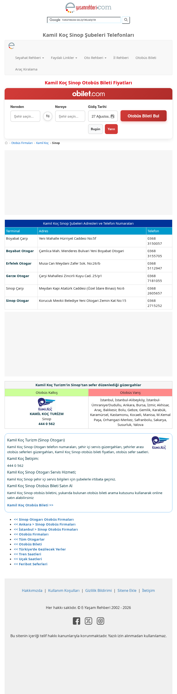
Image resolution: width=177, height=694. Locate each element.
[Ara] (126, 20)
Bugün (95, 129)
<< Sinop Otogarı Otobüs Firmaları (44, 519)
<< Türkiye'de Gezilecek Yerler (40, 549)
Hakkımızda (32, 590)
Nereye (60, 106)
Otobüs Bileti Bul (143, 116)
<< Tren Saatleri (27, 554)
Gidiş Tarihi (97, 106)
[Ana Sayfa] (6, 143)
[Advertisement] (88, 182)
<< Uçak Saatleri (28, 558)
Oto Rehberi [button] (94, 57)
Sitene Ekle (127, 590)
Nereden (17, 106)
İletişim (148, 590)
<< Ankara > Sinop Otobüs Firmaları (45, 524)
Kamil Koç (42, 143)
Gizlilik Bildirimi (98, 590)
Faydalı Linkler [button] (63, 57)
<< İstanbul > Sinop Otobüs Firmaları (46, 529)
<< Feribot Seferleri (30, 564)
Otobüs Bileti (146, 57)
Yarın (111, 129)
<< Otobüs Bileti (28, 544)
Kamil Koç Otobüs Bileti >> (30, 505)
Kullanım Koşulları (64, 590)
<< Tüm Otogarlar (29, 539)
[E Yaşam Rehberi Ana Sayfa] (88, 7)
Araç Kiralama (26, 69)
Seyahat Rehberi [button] (28, 57)
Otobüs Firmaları (22, 143)
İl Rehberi (121, 57)
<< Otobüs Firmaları (31, 534)
